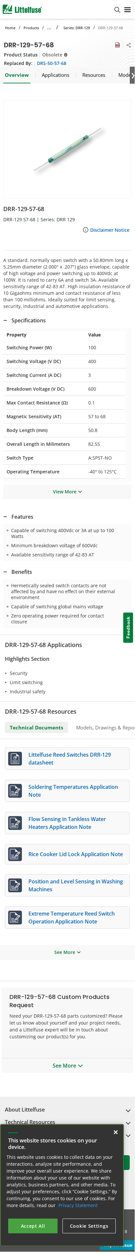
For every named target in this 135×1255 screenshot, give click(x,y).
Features (22, 516)
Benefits (21, 571)
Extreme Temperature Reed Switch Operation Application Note (71, 917)
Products (31, 27)
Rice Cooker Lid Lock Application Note (75, 854)
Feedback (128, 627)
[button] (67, 149)
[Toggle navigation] (127, 9)
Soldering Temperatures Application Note (73, 790)
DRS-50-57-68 (51, 63)
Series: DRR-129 (76, 27)
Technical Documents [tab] (36, 727)
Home (10, 27)
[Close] (116, 1132)
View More (64, 491)
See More (64, 952)
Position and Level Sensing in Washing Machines (75, 885)
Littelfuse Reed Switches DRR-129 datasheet (69, 758)
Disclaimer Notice (109, 230)
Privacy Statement (78, 1205)
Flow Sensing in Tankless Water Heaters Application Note (67, 823)
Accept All (33, 1226)
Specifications (28, 320)
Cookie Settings (89, 1226)
